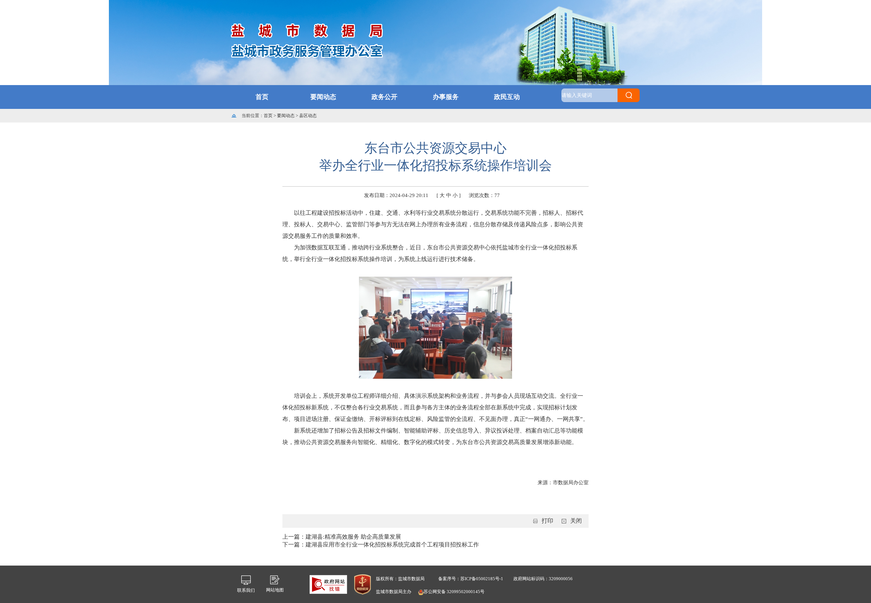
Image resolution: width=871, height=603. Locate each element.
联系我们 (246, 590)
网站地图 (275, 589)
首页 (262, 96)
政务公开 (384, 96)
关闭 (576, 521)
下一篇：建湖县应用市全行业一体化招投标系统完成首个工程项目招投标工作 (380, 544)
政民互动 (507, 96)
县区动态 (308, 115)
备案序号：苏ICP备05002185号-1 (470, 578)
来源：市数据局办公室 (563, 482)
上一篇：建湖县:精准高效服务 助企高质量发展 (341, 537)
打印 (547, 521)
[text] (589, 95)
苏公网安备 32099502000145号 (454, 591)
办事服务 (446, 96)
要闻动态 (323, 96)
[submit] (629, 95)
